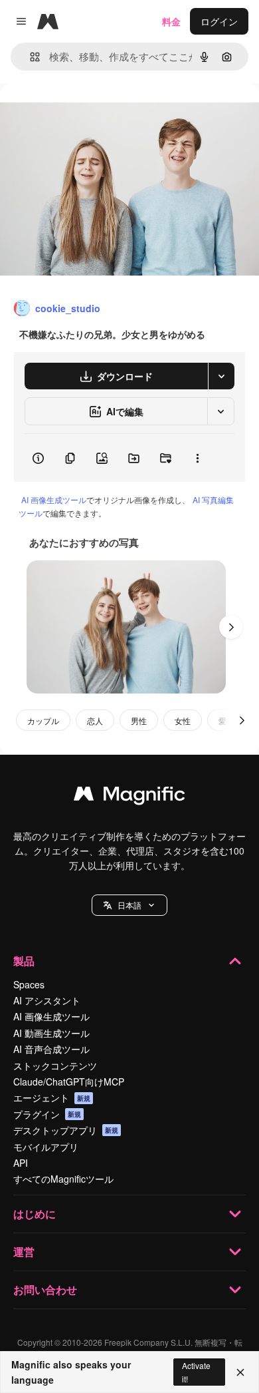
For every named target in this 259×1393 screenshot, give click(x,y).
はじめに (34, 1213)
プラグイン (47, 1114)
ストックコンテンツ (55, 1065)
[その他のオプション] (197, 458)
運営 (24, 1251)
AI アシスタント (46, 1000)
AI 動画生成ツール (51, 1033)
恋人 (95, 720)
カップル (43, 720)
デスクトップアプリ (65, 1130)
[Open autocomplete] (29, 57)
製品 (24, 960)
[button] (129, 905)
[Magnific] (129, 797)
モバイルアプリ (45, 1146)
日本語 (129, 904)
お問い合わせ (45, 1289)
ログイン (219, 21)
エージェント (51, 1097)
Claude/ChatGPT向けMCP (68, 1081)
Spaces (28, 984)
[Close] (240, 1372)
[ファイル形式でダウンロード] (221, 376)
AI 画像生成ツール (53, 499)
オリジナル (91, 114)
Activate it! (196, 1372)
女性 (183, 720)
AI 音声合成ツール (51, 1049)
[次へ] (231, 627)
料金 (171, 21)
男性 (139, 720)
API (20, 1162)
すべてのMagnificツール (63, 1178)
